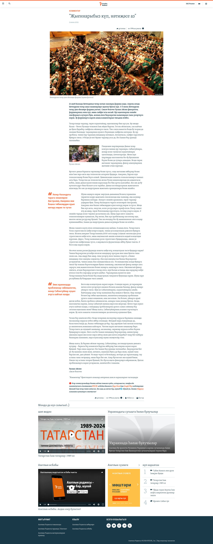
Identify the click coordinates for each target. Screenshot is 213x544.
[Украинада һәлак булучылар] (141, 434)
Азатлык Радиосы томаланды (49, 525)
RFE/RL (95, 386)
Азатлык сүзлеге (118, 465)
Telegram (140, 389)
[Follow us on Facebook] (108, 526)
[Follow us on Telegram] (124, 526)
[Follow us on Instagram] (119, 526)
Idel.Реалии (190, 4)
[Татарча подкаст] (206, 3)
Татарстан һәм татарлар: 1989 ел (55, 419)
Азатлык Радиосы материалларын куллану (51, 534)
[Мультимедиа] (199, 3)
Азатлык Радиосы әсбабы (82, 529)
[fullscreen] (103, 451)
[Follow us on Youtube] (114, 526)
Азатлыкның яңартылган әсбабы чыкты (58, 472)
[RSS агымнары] (130, 526)
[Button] (120, 28)
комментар (74, 11)
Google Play (128, 386)
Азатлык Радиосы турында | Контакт (52, 529)
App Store (116, 386)
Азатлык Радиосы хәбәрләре (83, 525)
